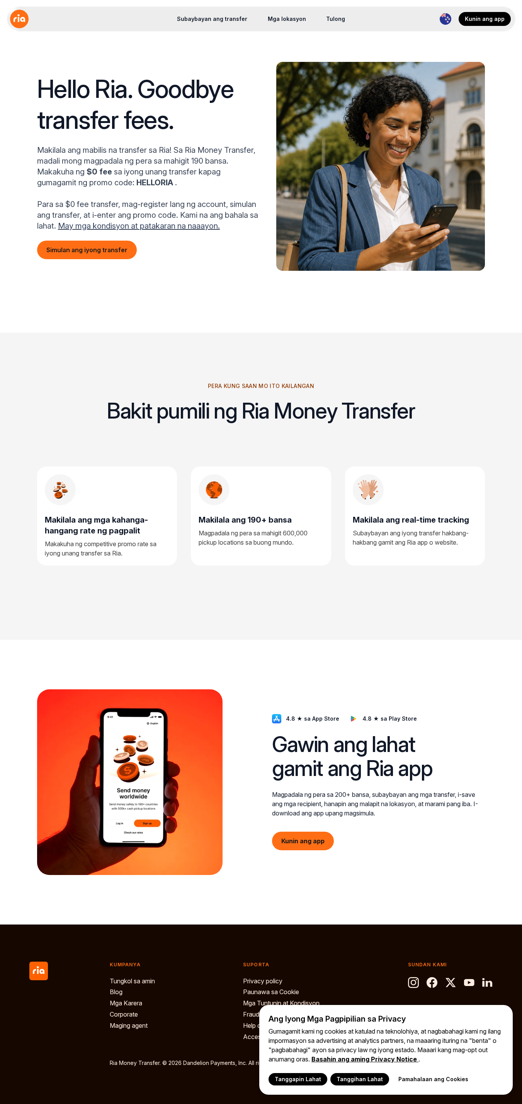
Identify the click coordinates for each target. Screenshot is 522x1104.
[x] (450, 982)
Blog (116, 992)
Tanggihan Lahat (360, 1079)
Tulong (335, 18)
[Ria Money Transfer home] (19, 19)
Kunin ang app (485, 18)
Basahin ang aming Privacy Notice (364, 1059)
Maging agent (129, 1025)
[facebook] (432, 982)
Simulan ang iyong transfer (87, 250)
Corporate (124, 1014)
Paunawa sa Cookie (271, 992)
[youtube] (469, 982)
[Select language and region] (445, 19)
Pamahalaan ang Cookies (433, 1079)
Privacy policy (262, 981)
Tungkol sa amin (132, 981)
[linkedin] (487, 982)
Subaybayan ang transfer (212, 18)
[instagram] (413, 982)
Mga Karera (126, 1003)
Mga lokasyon (287, 18)
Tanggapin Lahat (298, 1079)
